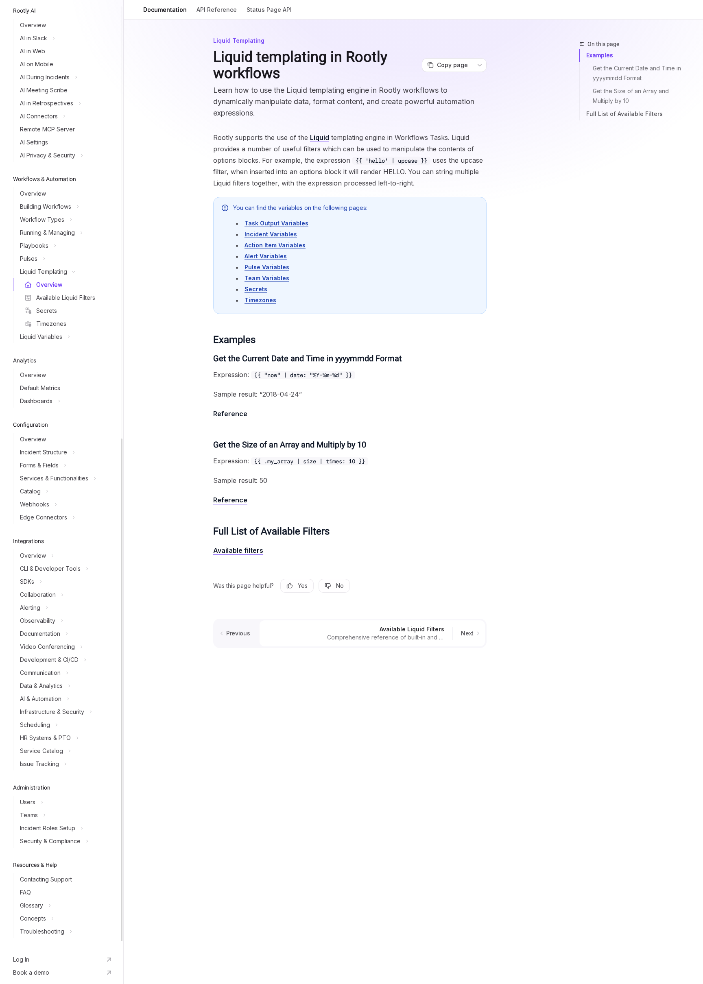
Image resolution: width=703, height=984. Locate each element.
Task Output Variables (276, 223)
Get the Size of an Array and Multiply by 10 (631, 95)
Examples (599, 55)
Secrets (256, 289)
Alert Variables (266, 256)
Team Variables (267, 278)
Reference (230, 414)
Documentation (165, 9)
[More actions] (480, 65)
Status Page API (269, 9)
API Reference (216, 9)
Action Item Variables (275, 245)
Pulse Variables (267, 267)
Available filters (238, 550)
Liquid (319, 137)
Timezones (260, 300)
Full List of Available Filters (624, 113)
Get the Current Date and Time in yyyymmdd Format (638, 73)
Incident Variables (271, 234)
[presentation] (61, 474)
